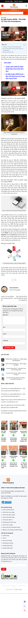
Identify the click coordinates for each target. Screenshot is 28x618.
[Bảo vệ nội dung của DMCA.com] (9, 576)
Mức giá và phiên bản (8, 52)
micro (13, 234)
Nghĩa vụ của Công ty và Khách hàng (12, 530)
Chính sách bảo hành (8, 509)
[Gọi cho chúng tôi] (13, 435)
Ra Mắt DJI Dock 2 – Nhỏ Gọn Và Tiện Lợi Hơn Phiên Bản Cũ (13, 390)
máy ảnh (3, 234)
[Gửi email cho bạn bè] (15, 280)
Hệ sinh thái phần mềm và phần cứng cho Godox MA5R (13, 49)
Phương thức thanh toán (9, 522)
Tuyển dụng (6, 535)
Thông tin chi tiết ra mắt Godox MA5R (12, 47)
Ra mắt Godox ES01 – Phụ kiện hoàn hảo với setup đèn (16, 369)
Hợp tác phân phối (8, 548)
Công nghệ (3, 17)
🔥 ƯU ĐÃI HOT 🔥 (14, 10)
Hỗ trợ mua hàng (7, 540)
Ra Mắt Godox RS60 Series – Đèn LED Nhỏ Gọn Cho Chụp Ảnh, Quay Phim (15, 76)
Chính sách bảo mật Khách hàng (11, 527)
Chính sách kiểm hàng (8, 517)
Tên (4, 327)
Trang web (5, 340)
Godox (3, 275)
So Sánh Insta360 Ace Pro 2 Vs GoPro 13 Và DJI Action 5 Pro (13, 401)
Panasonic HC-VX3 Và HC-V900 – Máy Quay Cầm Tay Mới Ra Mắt (13, 406)
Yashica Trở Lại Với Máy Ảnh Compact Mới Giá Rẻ (7, 298)
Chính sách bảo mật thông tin (9, 585)
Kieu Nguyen (4, 411)
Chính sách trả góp (8, 525)
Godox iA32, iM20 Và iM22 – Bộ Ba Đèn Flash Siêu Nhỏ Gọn (15, 69)
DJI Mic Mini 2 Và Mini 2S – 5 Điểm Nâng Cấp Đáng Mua (16, 359)
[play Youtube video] (14, 88)
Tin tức (4, 538)
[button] (2, 6)
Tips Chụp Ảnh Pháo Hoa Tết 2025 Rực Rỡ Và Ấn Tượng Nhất (20, 298)
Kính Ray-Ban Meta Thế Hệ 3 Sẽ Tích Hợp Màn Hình (14, 412)
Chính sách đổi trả (7, 520)
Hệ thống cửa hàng (8, 543)
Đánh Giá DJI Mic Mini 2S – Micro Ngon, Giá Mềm (16, 364)
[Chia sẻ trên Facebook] (12, 280)
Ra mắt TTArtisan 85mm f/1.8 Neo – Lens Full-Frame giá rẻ (16, 378)
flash (6, 233)
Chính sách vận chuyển (9, 515)
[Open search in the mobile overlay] (14, 13)
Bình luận (5, 315)
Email (4, 334)
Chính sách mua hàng (8, 512)
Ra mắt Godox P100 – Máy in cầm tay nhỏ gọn (16, 373)
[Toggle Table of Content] (23, 45)
